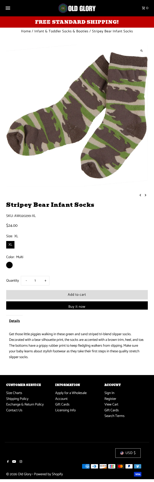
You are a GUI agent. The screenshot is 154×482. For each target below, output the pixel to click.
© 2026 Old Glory (19, 474)
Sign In (109, 393)
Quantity (12, 280)
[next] (145, 195)
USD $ (130, 453)
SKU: (9, 216)
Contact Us (14, 410)
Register (110, 399)
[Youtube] (13, 462)
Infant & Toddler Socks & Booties (61, 31)
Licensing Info (65, 410)
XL (10, 245)
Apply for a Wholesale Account (71, 396)
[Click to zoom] (141, 50)
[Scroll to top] (146, 472)
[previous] (140, 195)
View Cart (111, 404)
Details (14, 321)
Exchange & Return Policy (25, 404)
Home (26, 31)
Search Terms (114, 416)
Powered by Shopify (48, 474)
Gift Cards (62, 404)
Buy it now (76, 307)
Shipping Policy (17, 399)
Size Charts (14, 393)
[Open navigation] (30, 8)
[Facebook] (7, 462)
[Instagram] (20, 462)
